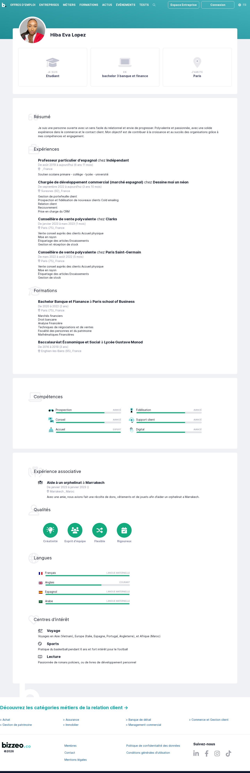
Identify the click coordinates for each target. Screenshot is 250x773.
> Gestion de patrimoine (16, 724)
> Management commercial (143, 724)
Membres (70, 745)
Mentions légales (75, 759)
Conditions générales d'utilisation (148, 752)
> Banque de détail (138, 719)
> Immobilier (71, 724)
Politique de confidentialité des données (153, 745)
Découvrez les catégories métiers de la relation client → (64, 707)
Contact (69, 752)
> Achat (5, 719)
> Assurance (71, 719)
